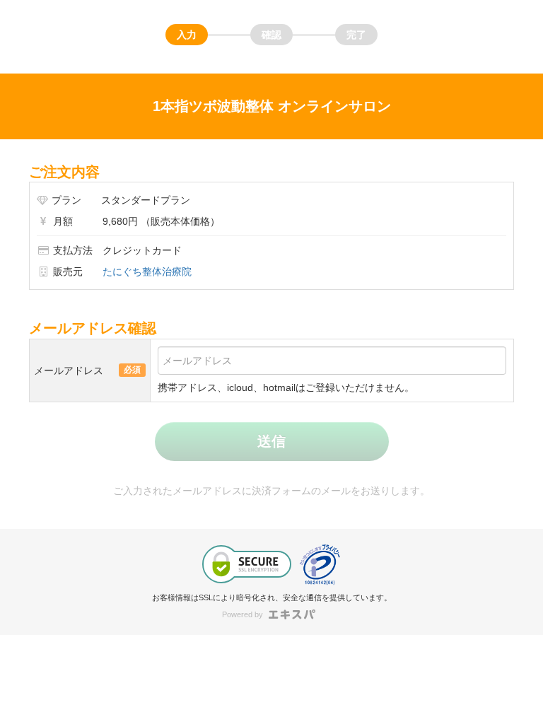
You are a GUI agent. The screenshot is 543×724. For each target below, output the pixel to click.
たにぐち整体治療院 (147, 271)
